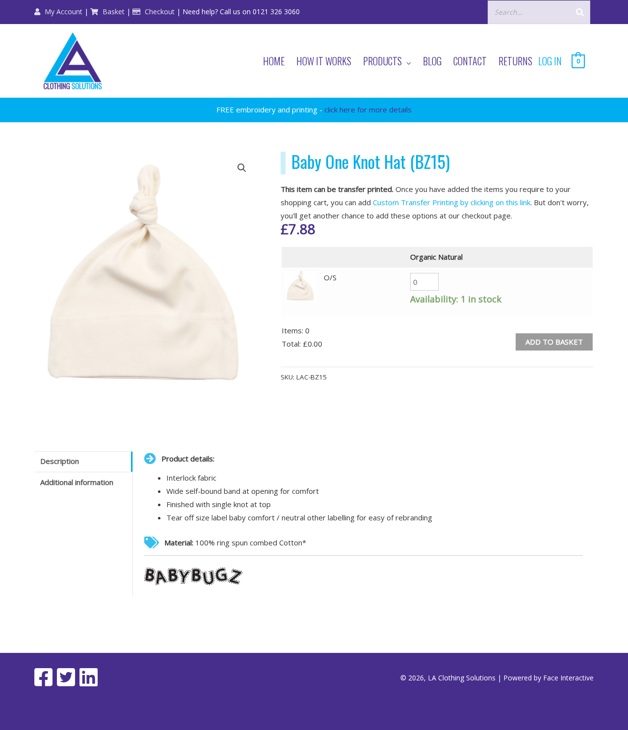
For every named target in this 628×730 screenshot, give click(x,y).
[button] (242, 168)
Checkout (159, 11)
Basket (113, 11)
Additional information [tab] (76, 482)
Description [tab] (59, 461)
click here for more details (368, 109)
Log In (550, 61)
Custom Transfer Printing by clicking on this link (451, 202)
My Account (62, 11)
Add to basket (554, 342)
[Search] (580, 12)
